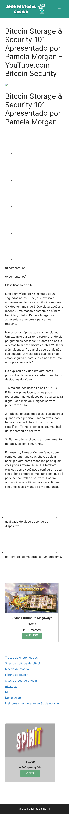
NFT (8, 692)
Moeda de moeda (17, 669)
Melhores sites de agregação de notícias (32, 703)
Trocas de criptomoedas (21, 657)
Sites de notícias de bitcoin (23, 663)
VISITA (30, 773)
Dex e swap (13, 697)
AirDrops (11, 686)
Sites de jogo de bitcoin (21, 680)
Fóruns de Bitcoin (16, 674)
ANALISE (32, 635)
